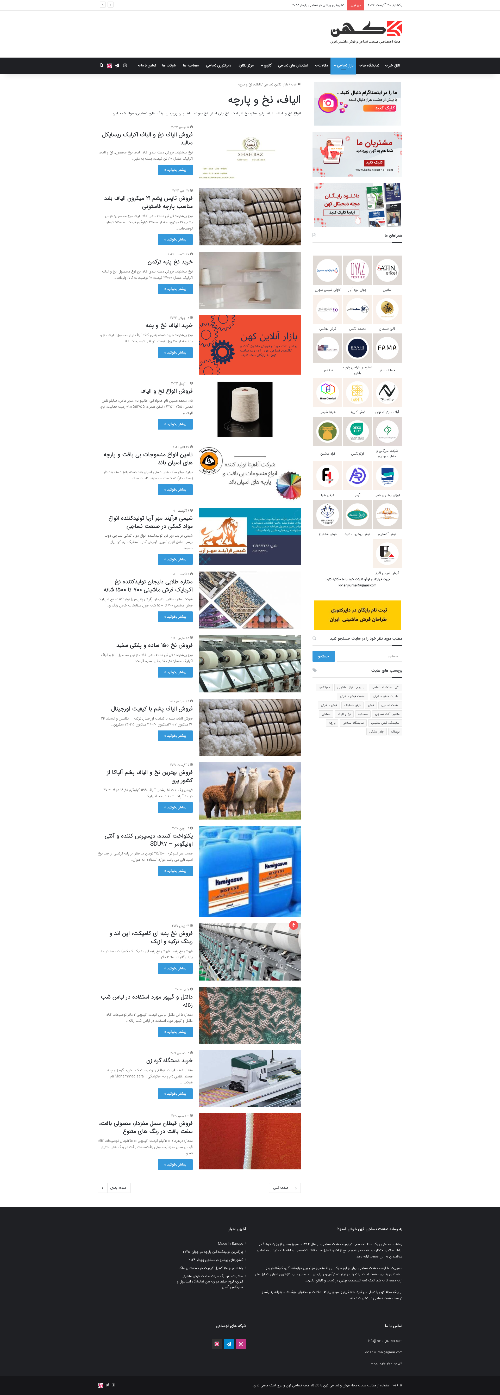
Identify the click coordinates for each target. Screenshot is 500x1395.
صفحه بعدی (118, 1188)
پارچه (332, 722)
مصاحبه (363, 713)
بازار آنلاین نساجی (276, 84)
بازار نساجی (345, 65)
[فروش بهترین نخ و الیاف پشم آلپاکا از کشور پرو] (250, 791)
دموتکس (324, 687)
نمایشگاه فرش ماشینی (385, 722)
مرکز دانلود (246, 65)
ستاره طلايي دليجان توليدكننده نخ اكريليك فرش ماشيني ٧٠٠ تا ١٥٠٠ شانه (148, 585)
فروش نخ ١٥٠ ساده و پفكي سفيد (154, 645)
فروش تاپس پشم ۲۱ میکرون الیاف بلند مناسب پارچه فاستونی (148, 202)
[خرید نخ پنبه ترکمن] (250, 280)
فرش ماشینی (329, 705)
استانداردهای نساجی (293, 65)
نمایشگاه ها (370, 65)
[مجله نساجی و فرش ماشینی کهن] (363, 34)
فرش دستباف (352, 705)
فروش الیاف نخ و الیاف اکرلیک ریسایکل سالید (147, 138)
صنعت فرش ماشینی (352, 696)
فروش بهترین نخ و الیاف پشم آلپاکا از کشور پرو (150, 776)
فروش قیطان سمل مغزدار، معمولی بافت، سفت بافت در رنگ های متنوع (146, 1127)
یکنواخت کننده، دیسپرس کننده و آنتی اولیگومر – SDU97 (149, 840)
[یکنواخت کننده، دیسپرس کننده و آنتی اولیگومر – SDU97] (250, 871)
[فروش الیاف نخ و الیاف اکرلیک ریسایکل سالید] (250, 153)
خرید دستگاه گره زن (169, 1060)
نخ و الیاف (344, 713)
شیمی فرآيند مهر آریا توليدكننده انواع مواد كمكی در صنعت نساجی (151, 522)
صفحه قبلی (280, 1188)
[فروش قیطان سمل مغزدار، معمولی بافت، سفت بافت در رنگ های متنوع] (250, 1141)
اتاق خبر (394, 65)
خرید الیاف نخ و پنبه (169, 325)
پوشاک (395, 731)
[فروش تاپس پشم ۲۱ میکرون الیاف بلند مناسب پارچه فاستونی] (250, 216)
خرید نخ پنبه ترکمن (170, 261)
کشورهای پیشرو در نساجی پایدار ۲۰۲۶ (216, 1260)
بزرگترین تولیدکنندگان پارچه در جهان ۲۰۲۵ (213, 1252)
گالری (268, 65)
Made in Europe (230, 1244)
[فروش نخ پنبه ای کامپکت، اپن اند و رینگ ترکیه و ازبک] (250, 952)
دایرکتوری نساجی (218, 65)
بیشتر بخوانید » (175, 170)
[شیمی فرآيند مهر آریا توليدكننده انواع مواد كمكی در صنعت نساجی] (250, 536)
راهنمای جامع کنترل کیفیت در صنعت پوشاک (314, 5)
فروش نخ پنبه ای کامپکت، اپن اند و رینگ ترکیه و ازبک (151, 937)
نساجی (326, 713)
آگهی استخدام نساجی (385, 687)
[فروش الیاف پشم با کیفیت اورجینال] (250, 727)
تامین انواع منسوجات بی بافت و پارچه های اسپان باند (148, 458)
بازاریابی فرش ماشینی (350, 687)
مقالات (323, 65)
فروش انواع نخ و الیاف (166, 391)
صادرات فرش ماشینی (386, 696)
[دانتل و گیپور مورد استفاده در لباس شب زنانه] (250, 1015)
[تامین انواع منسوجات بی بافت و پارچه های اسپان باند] (250, 473)
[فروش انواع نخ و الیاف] (250, 409)
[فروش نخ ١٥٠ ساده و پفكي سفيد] (250, 663)
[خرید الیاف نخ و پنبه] (250, 345)
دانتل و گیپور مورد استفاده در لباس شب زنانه (147, 1001)
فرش (371, 705)
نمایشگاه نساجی (353, 722)
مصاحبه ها (191, 65)
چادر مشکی (376, 731)
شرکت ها (169, 65)
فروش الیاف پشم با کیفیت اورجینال (152, 708)
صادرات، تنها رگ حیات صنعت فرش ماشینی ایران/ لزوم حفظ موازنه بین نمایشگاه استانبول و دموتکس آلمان (210, 1281)
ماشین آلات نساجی (387, 713)
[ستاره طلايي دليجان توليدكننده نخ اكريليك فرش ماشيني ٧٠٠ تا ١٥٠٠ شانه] (250, 600)
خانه (294, 84)
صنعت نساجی (390, 705)
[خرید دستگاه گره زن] (250, 1078)
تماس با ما (148, 65)
